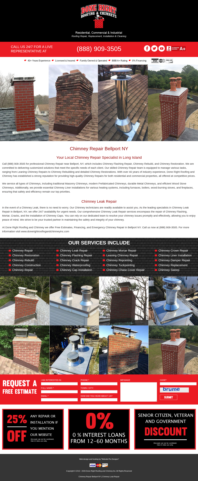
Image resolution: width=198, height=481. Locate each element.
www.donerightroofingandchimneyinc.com (45, 231)
